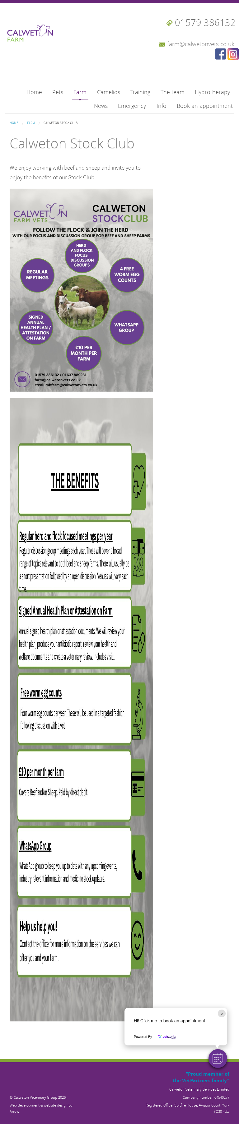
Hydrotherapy (212, 92)
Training (140, 92)
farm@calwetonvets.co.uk (200, 44)
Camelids (108, 92)
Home (34, 92)
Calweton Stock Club (60, 123)
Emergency (132, 105)
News (101, 105)
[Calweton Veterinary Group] (32, 30)
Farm (80, 92)
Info (161, 105)
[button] (218, 1058)
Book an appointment (205, 105)
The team (173, 92)
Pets (57, 92)
